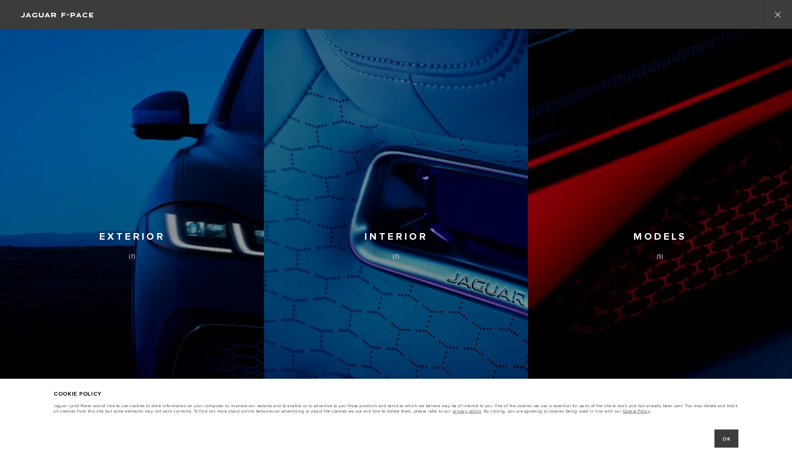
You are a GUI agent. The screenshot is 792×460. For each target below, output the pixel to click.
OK (727, 439)
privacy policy (467, 411)
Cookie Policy (637, 411)
